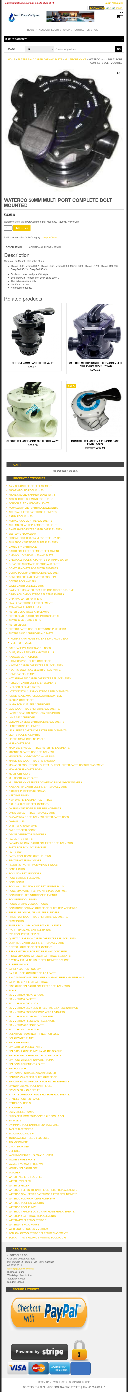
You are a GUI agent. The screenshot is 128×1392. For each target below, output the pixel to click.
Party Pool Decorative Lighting (30, 856)
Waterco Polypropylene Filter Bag (32, 1198)
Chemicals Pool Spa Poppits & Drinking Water (38, 559)
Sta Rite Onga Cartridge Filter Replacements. (39, 1094)
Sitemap (43, 1382)
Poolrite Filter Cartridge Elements (33, 895)
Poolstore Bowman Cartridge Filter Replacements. (43, 908)
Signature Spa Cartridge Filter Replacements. (39, 986)
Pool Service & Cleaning (24, 877)
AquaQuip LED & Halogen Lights (29, 503)
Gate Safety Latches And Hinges (30, 648)
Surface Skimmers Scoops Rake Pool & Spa (36, 1116)
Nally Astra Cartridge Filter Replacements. (38, 786)
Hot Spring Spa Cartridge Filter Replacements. (40, 678)
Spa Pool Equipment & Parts (27, 1064)
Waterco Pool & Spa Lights (26, 1202)
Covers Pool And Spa (22, 581)
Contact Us (82, 29)
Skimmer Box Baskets (22, 999)
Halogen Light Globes (23, 656)
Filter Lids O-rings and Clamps (29, 611)
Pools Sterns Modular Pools (28, 903)
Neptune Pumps (19, 795)
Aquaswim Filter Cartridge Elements (33, 507)
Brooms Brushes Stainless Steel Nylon (34, 538)
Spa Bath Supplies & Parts (25, 1046)
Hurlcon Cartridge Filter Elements (32, 682)
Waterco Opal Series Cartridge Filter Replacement (43, 1194)
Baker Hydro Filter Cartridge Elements (35, 529)
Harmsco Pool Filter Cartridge (30, 661)
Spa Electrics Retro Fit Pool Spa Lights (35, 1055)
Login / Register (114, 3)
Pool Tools (16, 882)
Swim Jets (15, 1120)
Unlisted (14, 1150)
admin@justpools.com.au (20, 1268)
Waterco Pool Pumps (22, 1207)
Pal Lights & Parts (20, 838)
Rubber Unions (18, 964)
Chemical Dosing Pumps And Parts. (31, 555)
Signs (12, 990)
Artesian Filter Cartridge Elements (32, 512)
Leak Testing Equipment (24, 726)
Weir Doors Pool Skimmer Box (28, 1228)
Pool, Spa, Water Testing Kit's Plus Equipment (39, 890)
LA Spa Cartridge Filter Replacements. (34, 708)
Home (30, 29)
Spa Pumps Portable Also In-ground (32, 1072)
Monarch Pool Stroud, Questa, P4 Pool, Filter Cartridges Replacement (56, 765)
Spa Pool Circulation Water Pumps (31, 1059)
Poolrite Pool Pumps (23, 899)
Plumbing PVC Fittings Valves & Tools (33, 864)
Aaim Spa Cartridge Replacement (30, 486)
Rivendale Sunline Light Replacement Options (39, 960)
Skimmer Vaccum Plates (24, 1029)
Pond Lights (17, 869)
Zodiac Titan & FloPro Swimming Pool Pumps (37, 1237)
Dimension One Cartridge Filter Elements (36, 594)
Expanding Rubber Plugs (25, 607)
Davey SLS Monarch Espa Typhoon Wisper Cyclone (41, 590)
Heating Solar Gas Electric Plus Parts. (35, 669)
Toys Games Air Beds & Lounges (29, 1137)
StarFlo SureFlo (20, 1103)
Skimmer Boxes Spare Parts (26, 1025)
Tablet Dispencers (21, 1129)
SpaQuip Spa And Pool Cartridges (30, 1085)
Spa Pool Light (18, 1068)
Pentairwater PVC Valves (25, 860)
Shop (66, 29)
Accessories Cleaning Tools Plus (31, 499)
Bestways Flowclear (22, 533)
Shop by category (15, 39)
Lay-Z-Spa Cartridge (22, 717)
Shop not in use (79, 1382)
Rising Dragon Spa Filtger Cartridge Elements (39, 955)
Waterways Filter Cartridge (27, 1220)
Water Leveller (19, 1185)
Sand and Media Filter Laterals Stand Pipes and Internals (46, 977)
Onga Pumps (16, 821)
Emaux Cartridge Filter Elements (31, 603)
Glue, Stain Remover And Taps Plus (31, 652)
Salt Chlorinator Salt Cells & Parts (32, 973)
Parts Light (16, 851)
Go (119, 49)
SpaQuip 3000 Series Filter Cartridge (33, 1077)
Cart (97, 29)
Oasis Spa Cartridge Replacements (32, 812)
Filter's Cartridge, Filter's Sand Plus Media (37, 629)
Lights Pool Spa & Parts (24, 734)
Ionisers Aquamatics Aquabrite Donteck (35, 695)
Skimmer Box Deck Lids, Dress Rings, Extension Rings (43, 1007)
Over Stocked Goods (22, 830)
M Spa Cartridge (19, 743)
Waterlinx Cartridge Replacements (32, 1215)
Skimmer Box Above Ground (26, 994)
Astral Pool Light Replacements (30, 520)
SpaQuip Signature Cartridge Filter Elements (39, 1081)
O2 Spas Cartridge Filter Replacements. (35, 808)
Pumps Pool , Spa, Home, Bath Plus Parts (35, 925)
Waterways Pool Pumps (24, 1224)
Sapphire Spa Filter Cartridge (28, 981)
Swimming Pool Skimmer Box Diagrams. (34, 1124)
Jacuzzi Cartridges (21, 700)
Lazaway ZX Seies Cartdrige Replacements (36, 721)
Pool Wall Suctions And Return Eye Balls (36, 886)
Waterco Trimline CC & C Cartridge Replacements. (42, 1211)
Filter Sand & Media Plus (25, 620)
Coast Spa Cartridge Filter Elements (33, 568)
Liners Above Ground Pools (27, 739)
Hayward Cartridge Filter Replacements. (36, 665)
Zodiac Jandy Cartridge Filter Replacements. (39, 1233)
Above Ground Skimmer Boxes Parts (32, 494)
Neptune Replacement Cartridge (30, 799)
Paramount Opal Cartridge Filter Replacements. (41, 843)
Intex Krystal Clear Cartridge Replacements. (39, 691)
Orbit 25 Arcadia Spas (23, 825)
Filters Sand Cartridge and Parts (40, 59)
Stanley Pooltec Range (24, 1098)
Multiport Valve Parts (23, 778)
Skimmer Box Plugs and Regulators (32, 1020)
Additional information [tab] (45, 247)
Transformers (18, 1142)
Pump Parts (16, 921)
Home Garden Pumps (22, 674)
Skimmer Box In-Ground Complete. (31, 1016)
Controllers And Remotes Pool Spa (32, 577)
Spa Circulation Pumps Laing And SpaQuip (35, 1051)
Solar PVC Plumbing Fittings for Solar (34, 1033)
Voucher (14, 1172)
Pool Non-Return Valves (25, 873)
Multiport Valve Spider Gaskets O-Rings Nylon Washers (45, 782)
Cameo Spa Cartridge (23, 546)
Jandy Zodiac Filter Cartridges (29, 704)
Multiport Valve (75, 59)
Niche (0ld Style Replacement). (29, 804)
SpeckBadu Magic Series (24, 1090)
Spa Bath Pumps (19, 1042)
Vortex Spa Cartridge (23, 1168)
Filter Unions (17, 624)
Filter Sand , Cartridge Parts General (34, 616)
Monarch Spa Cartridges (25, 769)
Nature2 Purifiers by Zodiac (27, 791)
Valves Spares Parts (22, 1159)
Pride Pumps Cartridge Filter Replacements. (38, 916)
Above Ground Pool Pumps (26, 490)
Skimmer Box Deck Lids (23, 1003)
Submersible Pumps (21, 1111)
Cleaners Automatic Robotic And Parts (34, 564)
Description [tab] (14, 247)
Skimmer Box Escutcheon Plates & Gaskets (37, 1012)
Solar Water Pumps (21, 1038)
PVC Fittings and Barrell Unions (30, 929)
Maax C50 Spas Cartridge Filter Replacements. (39, 747)
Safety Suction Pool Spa (25, 968)
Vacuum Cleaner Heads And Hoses (31, 1155)
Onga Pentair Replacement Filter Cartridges (39, 817)
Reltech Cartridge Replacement (30, 947)
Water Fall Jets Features (25, 1176)
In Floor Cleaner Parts (24, 687)
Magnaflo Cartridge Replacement (31, 752)
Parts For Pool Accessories (27, 847)
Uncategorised (19, 1146)
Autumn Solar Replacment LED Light (33, 525)
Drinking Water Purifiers (25, 598)
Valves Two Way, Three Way (26, 1163)
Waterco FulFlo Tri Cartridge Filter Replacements (43, 1189)
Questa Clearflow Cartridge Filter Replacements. (42, 938)
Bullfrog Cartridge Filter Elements (33, 542)
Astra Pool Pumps (20, 516)
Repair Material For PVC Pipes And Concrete (38, 951)
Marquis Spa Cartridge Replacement (33, 760)
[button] (119, 73)
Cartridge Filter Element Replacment (34, 551)
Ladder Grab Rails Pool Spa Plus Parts (34, 713)
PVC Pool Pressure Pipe (24, 934)
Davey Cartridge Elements (26, 585)
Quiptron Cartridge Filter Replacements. (36, 942)
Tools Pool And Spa (21, 1133)
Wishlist (58, 1382)
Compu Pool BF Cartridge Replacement (35, 572)
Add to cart (22, 228)
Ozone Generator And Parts (27, 834)
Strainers (15, 1107)
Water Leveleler (20, 1181)
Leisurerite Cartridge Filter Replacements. (38, 730)
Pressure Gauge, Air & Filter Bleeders (34, 912)
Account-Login (49, 29)
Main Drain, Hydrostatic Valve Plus (31, 756)
